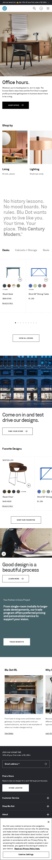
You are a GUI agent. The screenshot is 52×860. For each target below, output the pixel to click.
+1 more (5, 289)
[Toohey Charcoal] (18, 491)
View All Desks (26, 338)
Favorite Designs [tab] (12, 449)
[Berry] (44, 286)
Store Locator (15, 788)
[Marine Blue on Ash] (4, 286)
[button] (15, 322)
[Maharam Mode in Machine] (14, 491)
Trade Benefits (17, 642)
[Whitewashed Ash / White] (14, 286)
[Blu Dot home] (4, 8)
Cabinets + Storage (26, 250)
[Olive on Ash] (18, 286)
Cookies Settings (26, 854)
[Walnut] (9, 286)
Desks (5, 250)
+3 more (31, 289)
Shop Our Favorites (26, 520)
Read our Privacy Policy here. (27, 849)
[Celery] (35, 286)
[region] (26, 839)
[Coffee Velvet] (4, 491)
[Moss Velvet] (9, 491)
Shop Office (13, 105)
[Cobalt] (30, 286)
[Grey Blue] (40, 286)
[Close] (48, 822)
